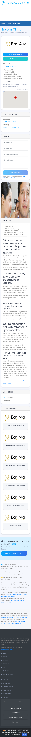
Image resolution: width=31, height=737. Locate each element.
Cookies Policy (7, 694)
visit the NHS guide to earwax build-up (14, 617)
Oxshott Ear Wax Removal (15, 505)
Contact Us (6, 671)
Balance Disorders (15, 717)
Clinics (5, 657)
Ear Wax (5, 660)
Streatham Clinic (15, 525)
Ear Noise (15, 722)
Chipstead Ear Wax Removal (15, 485)
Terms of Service (8, 687)
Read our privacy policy (12, 735)
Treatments (6, 664)
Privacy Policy (7, 690)
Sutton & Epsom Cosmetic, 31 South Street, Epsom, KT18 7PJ (15, 85)
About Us (5, 679)
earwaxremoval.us (6, 649)
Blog (4, 667)
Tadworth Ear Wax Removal (15, 445)
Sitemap (5, 697)
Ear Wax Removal (15, 708)
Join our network (8, 674)
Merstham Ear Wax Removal (15, 465)
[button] (2, 200)
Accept (24, 734)
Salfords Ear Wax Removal (15, 425)
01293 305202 (10, 66)
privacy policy (12, 177)
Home (3, 23)
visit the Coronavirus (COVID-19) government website (14, 596)
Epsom (14, 544)
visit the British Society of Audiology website (13, 622)
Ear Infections (15, 713)
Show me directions (22, 89)
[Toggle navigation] (27, 3)
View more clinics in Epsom (14, 553)
